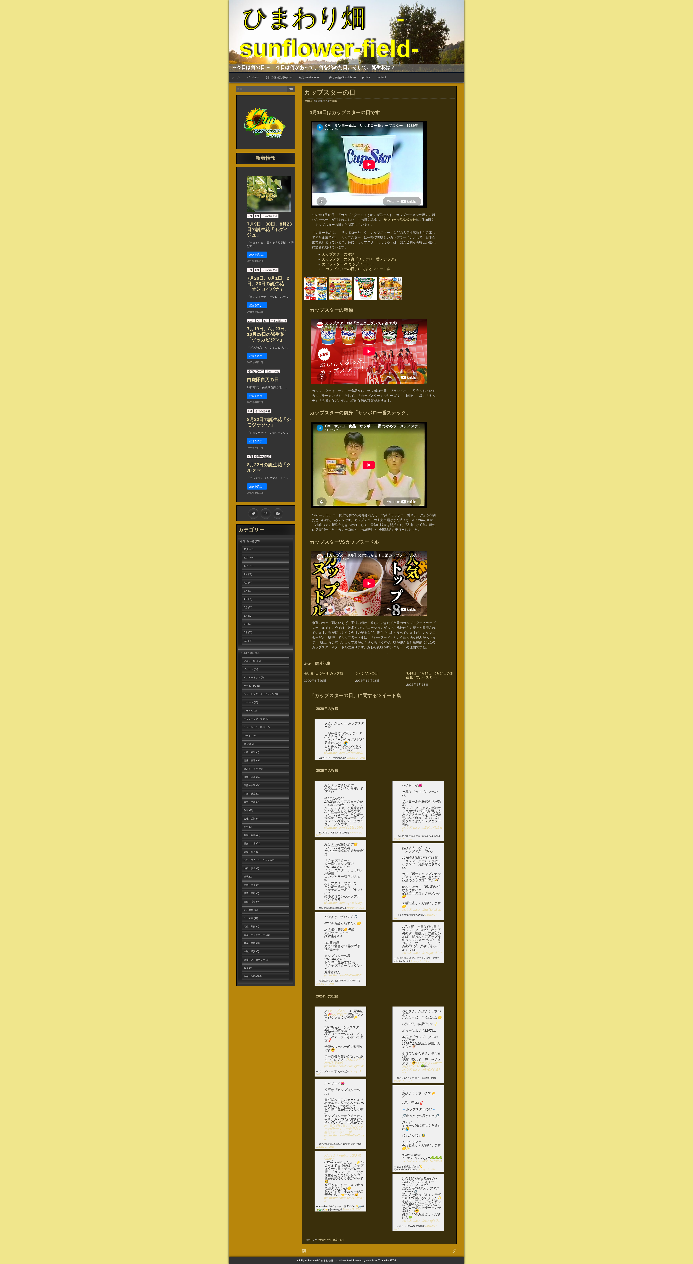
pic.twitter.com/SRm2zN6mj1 (344, 1137)
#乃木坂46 (338, 1014)
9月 (245, 640)
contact (381, 77)
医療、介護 (250, 777)
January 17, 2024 (325, 1146)
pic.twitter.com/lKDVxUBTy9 (422, 1161)
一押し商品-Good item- (341, 77)
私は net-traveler (309, 77)
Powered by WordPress (365, 1260)
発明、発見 (250, 885)
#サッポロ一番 (341, 1132)
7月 (250, 215)
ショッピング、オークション (259, 694)
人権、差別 (250, 752)
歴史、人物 (272, 371)
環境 (246, 876)
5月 (245, 607)
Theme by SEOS (387, 1260)
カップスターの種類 (338, 254)
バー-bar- (252, 77)
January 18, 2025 (403, 839)
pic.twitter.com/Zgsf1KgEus (421, 909)
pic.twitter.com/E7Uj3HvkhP (422, 953)
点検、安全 (250, 868)
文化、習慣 (250, 818)
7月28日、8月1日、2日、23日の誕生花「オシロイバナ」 (268, 283)
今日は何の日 (324, 1239)
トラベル (248, 710)
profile (366, 77)
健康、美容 (250, 760)
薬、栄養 (248, 918)
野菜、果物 (250, 943)
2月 (245, 582)
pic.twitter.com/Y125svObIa (343, 827)
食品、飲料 (338, 1239)
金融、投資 (250, 951)
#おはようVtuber (336, 1156)
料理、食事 (250, 835)
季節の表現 (250, 785)
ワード (247, 735)
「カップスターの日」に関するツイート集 (356, 269)
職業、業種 (250, 893)
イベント (248, 669)
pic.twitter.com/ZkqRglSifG (421, 1220)
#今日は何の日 (334, 1125)
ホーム (236, 77)
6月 (245, 615)
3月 (245, 591)
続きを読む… (257, 254)
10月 (251, 320)
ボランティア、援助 (254, 719)
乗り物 (247, 744)
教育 (246, 810)
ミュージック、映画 (254, 727)
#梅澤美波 (335, 1063)
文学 (246, 827)
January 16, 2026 (356, 757)
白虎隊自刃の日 (263, 379)
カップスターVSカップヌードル (348, 264)
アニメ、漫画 (251, 661)
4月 (245, 599)
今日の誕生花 (269, 215)
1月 (245, 574)
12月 (246, 566)
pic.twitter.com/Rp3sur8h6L (343, 975)
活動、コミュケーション (257, 860)
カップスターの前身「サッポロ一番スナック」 (360, 259)
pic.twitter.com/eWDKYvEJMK (421, 1071)
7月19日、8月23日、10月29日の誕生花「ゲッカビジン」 (268, 334)
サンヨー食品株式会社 (399, 220)
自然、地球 (250, 901)
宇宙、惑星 (250, 793)
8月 (257, 215)
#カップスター (338, 1011)
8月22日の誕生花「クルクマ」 (269, 467)
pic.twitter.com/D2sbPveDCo (343, 1199)
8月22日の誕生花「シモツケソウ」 (269, 422)
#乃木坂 (349, 1060)
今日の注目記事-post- (278, 77)
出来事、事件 (251, 768)
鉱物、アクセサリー (254, 959)
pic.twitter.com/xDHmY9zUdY (422, 829)
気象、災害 (250, 851)
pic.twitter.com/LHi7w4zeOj (343, 752)
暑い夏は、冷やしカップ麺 (323, 673)
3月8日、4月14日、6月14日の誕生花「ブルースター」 (429, 675)
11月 (246, 557)
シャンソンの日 (366, 673)
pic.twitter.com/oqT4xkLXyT (344, 903)
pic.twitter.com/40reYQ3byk (344, 1066)
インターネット (252, 677)
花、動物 (248, 910)
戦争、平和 (250, 802)
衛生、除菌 (250, 926)
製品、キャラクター (254, 934)
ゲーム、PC (250, 685)
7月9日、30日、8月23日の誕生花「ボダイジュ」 (269, 229)
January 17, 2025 (355, 908)
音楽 (246, 968)
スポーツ (248, 702)
